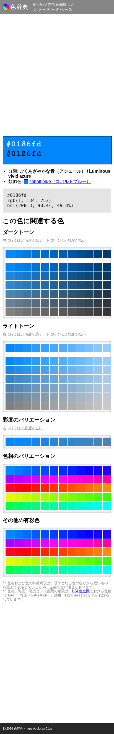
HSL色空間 (81, 591)
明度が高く (33, 334)
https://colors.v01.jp (39, 728)
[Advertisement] (57, 76)
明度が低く (33, 240)
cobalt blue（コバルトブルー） (60, 181)
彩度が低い (77, 240)
